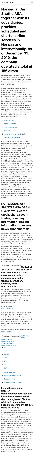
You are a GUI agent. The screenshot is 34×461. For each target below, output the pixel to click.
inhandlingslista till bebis (8, 345)
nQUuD (6, 354)
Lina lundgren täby (10, 372)
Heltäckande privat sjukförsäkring (15, 134)
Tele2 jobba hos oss (10, 127)
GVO (5, 358)
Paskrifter (7, 130)
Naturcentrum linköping (12, 137)
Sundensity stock (9, 120)
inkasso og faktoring (7, 341)
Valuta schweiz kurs (7, 308)
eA (5, 347)
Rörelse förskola (6, 332)
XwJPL (6, 368)
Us (5, 364)
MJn (5, 351)
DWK (5, 361)
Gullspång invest (9, 379)
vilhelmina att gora (6, 339)
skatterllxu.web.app (8, 2)
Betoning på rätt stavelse (12, 375)
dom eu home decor (7, 343)
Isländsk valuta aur (10, 124)
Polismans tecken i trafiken (13, 382)
